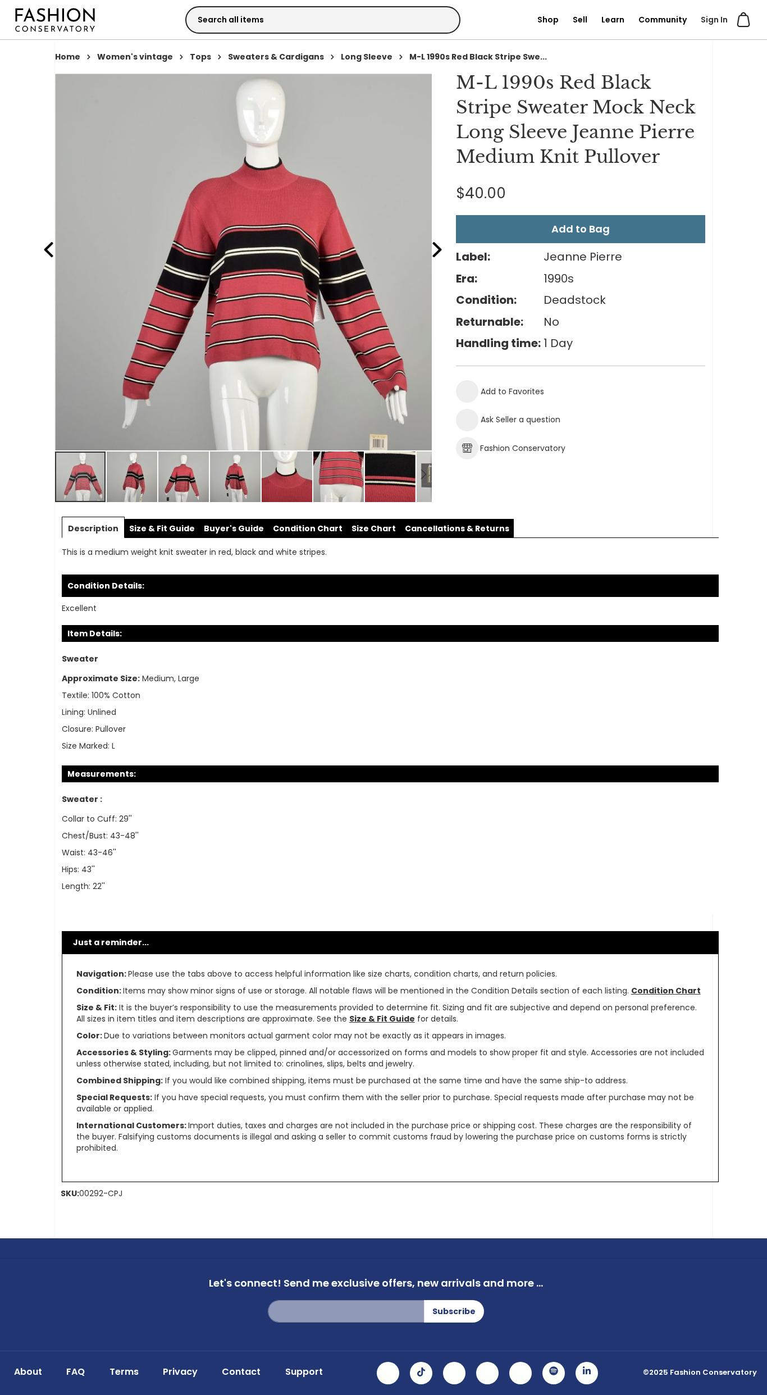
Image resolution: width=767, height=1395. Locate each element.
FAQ (75, 1371)
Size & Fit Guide (382, 1018)
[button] (132, 476)
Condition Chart (666, 990)
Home (67, 56)
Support (304, 1371)
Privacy (180, 1371)
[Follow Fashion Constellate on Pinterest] (520, 1373)
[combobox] (322, 20)
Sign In (714, 19)
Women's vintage (135, 56)
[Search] (442, 19)
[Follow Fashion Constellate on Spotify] (553, 1373)
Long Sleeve (366, 56)
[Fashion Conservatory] (55, 19)
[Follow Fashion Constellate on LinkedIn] (587, 1373)
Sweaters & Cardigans (276, 56)
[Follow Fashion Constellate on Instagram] (388, 1373)
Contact (241, 1371)
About (28, 1371)
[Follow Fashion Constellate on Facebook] (454, 1373)
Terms (124, 1371)
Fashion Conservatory (522, 448)
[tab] (93, 528)
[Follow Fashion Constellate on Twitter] (487, 1373)
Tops (200, 56)
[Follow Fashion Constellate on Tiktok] (421, 1373)
